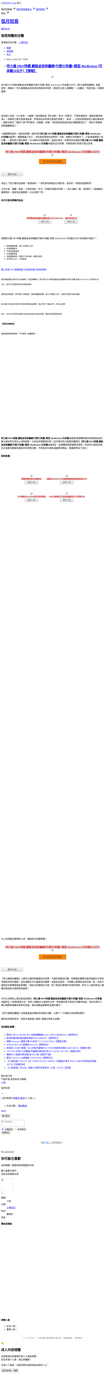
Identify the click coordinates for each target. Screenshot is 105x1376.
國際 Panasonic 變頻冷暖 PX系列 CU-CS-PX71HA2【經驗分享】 (37, 1041)
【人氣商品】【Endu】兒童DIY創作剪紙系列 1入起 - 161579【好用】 (39, 1068)
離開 (16, 1371)
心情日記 (23, 42)
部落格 (10, 51)
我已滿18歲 (6, 1371)
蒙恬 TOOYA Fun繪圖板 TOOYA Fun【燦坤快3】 (30, 1058)
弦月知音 (10, 21)
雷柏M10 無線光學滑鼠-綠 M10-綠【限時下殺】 (29, 1054)
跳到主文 (5, 29)
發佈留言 (5, 1133)
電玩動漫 (22, 1106)
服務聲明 (78, 1338)
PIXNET (32, 1338)
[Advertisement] (52, 1269)
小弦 (3, 1082)
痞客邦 (16, 1098)
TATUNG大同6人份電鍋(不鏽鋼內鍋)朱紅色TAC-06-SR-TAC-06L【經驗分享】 (44, 1051)
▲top (3, 1110)
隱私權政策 (67, 1338)
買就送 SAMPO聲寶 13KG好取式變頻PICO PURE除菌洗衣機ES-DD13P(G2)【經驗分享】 (49, 1048)
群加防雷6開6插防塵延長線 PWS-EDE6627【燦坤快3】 (33, 1038)
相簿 (9, 48)
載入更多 (5, 1116)
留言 (22, 1098)
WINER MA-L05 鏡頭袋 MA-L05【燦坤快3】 (28, 1045)
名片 (9, 54)
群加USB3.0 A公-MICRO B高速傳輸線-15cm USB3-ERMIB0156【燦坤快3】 (43, 1035)
